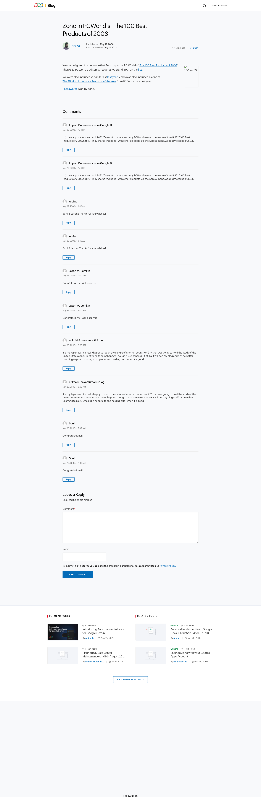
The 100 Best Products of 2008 (158, 65)
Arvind (76, 45)
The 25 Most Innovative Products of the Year (89, 81)
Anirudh (89, 638)
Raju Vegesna (180, 661)
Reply (68, 150)
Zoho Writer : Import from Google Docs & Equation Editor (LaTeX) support (191, 631)
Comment (68, 508)
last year (112, 77)
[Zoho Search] (204, 5)
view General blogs (129, 679)
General (175, 625)
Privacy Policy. (168, 565)
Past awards (70, 88)
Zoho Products (219, 5)
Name (66, 549)
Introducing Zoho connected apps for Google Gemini (103, 631)
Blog (51, 5)
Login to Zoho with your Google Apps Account (190, 654)
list (140, 69)
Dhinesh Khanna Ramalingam (95, 661)
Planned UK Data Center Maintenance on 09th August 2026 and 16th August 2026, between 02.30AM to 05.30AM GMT (104, 654)
